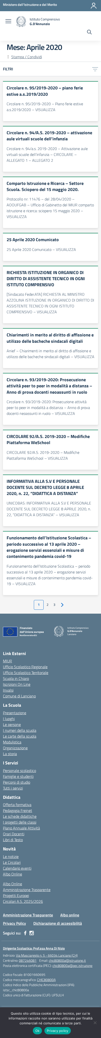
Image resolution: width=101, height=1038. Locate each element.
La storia (10, 754)
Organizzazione (15, 748)
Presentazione (14, 713)
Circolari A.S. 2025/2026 (23, 901)
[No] (94, 1022)
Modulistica (12, 742)
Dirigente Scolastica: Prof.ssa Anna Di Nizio (34, 948)
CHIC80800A (46, 979)
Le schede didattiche (20, 816)
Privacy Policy (14, 923)
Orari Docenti (13, 834)
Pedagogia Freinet (17, 810)
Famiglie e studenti (18, 776)
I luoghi (9, 719)
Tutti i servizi (13, 788)
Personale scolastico (19, 770)
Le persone (12, 724)
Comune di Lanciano (19, 696)
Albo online (69, 915)
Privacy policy (57, 1031)
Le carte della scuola (19, 736)
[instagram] (31, 933)
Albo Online (12, 874)
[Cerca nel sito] (89, 32)
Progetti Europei (16, 895)
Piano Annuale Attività (21, 828)
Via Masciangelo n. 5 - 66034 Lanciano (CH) (47, 955)
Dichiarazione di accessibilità (57, 923)
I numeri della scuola (19, 730)
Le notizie (11, 856)
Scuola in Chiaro (16, 678)
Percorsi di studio (16, 782)
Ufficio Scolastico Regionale (25, 667)
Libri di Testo (13, 840)
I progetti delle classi (19, 822)
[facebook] (25, 933)
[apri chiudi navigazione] (8, 22)
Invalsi (8, 690)
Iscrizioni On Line (16, 684)
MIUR (7, 661)
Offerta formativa (17, 805)
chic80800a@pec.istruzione (72, 965)
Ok (37, 1031)
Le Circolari (12, 862)
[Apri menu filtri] (95, 69)
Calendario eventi (17, 868)
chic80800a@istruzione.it (67, 960)
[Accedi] (93, 5)
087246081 (28, 960)
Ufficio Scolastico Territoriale (25, 673)
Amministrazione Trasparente (26, 890)
